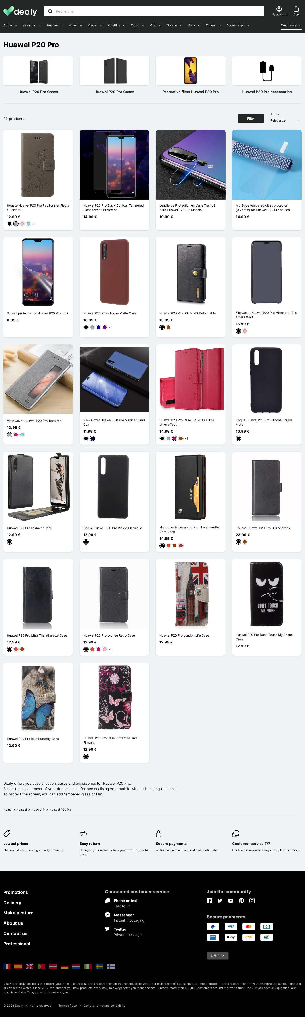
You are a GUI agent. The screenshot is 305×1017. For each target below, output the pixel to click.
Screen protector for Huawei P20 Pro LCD (37, 313)
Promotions (15, 892)
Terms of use (67, 1005)
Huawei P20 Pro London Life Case (184, 635)
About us (13, 923)
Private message (128, 934)
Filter (251, 118)
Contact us (15, 933)
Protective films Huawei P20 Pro (191, 92)
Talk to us (122, 906)
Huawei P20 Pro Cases (38, 92)
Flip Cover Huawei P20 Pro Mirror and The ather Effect (266, 315)
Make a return (18, 913)
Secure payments (171, 843)
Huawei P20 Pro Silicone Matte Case (109, 313)
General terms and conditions (104, 1005)
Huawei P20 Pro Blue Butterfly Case (33, 739)
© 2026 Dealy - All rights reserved (27, 1005)
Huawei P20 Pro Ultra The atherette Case (37, 635)
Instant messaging (129, 920)
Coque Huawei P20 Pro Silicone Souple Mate (264, 422)
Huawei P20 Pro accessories (267, 92)
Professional (16, 943)
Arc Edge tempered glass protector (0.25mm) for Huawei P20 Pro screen (263, 207)
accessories (86, 783)
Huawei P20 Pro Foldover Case (29, 528)
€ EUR (215, 955)
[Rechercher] (50, 11)
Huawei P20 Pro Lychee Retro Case (109, 635)
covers (51, 783)
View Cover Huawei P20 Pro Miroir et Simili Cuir (114, 422)
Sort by (274, 114)
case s (38, 783)
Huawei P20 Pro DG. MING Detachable (187, 313)
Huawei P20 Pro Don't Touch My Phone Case (264, 637)
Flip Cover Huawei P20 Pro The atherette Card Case (189, 529)
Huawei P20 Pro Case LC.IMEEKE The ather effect (186, 422)
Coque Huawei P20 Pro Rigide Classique (112, 528)
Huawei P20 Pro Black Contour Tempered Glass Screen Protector (113, 207)
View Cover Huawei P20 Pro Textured (34, 421)
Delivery (12, 902)
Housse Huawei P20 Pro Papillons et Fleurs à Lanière (38, 207)
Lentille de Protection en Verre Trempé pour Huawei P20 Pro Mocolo (187, 207)
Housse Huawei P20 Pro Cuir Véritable (263, 528)
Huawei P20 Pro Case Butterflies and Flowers (110, 740)
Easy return (90, 843)
